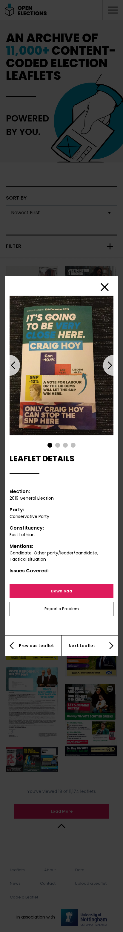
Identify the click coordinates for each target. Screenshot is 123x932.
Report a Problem (61, 609)
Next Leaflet (82, 646)
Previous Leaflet (36, 646)
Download (61, 591)
